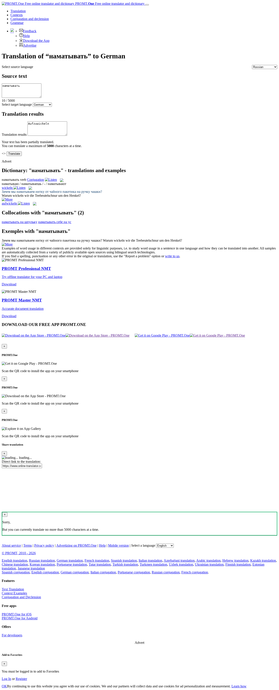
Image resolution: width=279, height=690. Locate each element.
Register (21, 679)
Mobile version (118, 545)
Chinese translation (15, 564)
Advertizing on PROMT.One (76, 545)
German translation (70, 560)
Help (26, 36)
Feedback (29, 31)
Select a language (143, 545)
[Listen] (51, 179)
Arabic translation (208, 560)
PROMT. (109, 3)
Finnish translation (238, 564)
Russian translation (42, 560)
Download (9, 284)
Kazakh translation (263, 560)
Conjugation (29, 19)
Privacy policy (44, 545)
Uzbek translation (181, 564)
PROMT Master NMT (22, 300)
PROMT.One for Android (19, 618)
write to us (172, 256)
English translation (14, 560)
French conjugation (194, 572)
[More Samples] (7, 199)
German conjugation (75, 572)
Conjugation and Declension (21, 597)
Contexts (16, 15)
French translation (97, 560)
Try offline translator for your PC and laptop (32, 277)
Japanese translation (31, 568)
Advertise (29, 45)
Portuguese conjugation (134, 572)
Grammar (17, 23)
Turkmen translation (153, 564)
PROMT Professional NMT (26, 268)
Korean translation (42, 564)
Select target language (17, 104)
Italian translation (150, 560)
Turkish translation (125, 564)
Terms (27, 545)
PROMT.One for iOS (17, 614)
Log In (6, 679)
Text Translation (13, 589)
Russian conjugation (166, 572)
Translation (18, 11)
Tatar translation (100, 564)
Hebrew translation (235, 560)
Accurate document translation (23, 308)
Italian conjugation (103, 572)
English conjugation (45, 572)
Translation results (14, 134)
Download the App (36, 40)
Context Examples (14, 593)
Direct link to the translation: (21, 461)
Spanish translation (124, 560)
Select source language (17, 67)
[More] (7, 244)
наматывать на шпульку (19, 222)
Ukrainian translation (209, 564)
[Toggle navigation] (147, 4)
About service (11, 545)
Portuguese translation (72, 564)
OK (4, 686)
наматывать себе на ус (54, 222)
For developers (12, 635)
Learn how (239, 686)
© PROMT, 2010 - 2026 (19, 553)
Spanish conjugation (16, 572)
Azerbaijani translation (179, 560)
